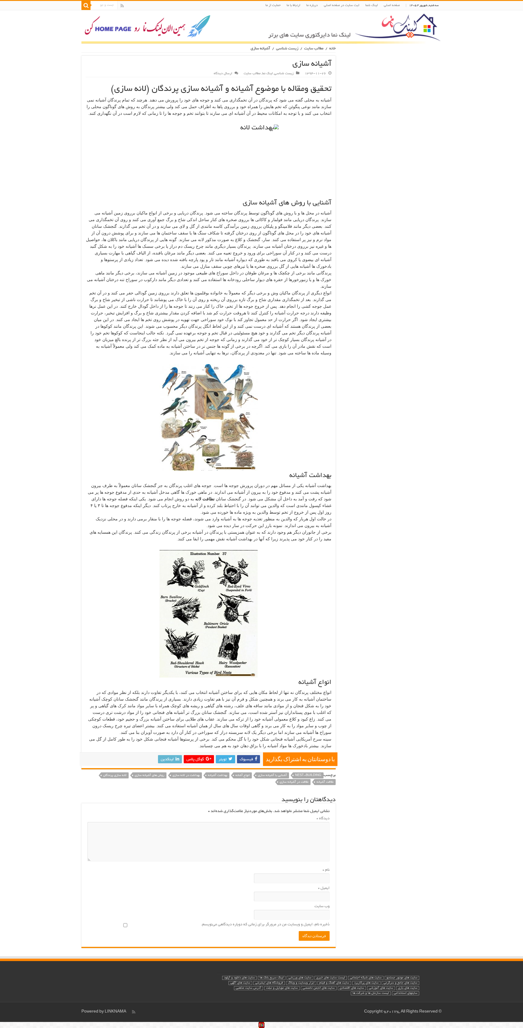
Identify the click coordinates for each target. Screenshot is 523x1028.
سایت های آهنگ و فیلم (334, 983)
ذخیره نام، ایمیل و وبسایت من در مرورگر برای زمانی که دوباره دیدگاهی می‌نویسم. (265, 925)
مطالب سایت (314, 49)
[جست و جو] (85, 5)
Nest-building (308, 775)
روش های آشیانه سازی (149, 775)
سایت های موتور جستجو (401, 978)
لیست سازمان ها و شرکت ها (371, 993)
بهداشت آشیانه (217, 775)
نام (326, 870)
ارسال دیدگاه (223, 73)
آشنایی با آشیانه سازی (272, 775)
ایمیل (324, 888)
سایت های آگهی (240, 983)
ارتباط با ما (293, 5)
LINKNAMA (115, 1012)
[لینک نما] (261, 27)
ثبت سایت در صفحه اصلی (341, 5)
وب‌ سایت (322, 906)
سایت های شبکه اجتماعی (366, 978)
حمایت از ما (273, 5)
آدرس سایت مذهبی (248, 988)
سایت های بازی (407, 988)
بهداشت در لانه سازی (186, 775)
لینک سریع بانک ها (272, 978)
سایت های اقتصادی (352, 988)
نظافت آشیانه (325, 782)
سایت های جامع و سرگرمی (400, 983)
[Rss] (122, 5)
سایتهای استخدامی (405, 993)
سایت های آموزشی (381, 988)
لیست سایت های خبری (330, 978)
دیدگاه (323, 819)
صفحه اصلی (392, 5)
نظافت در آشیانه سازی (294, 782)
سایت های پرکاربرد (366, 983)
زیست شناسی (287, 49)
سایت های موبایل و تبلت (282, 988)
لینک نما (267, 73)
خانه (332, 49)
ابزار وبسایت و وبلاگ (301, 983)
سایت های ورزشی (299, 978)
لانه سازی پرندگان (115, 775)
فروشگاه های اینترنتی (269, 983)
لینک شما (371, 5)
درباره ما (312, 5)
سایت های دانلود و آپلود (239, 978)
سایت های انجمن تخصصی (319, 988)
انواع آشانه (242, 775)
